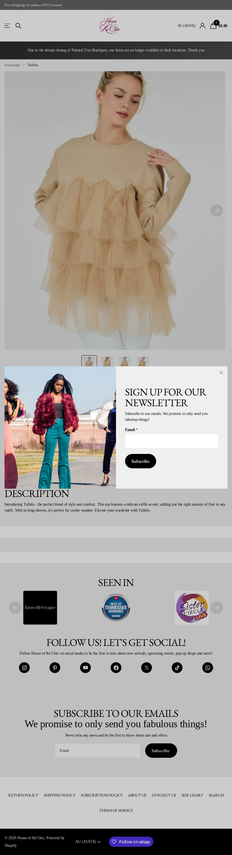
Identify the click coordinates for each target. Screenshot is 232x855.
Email (131, 429)
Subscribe (141, 461)
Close (221, 372)
